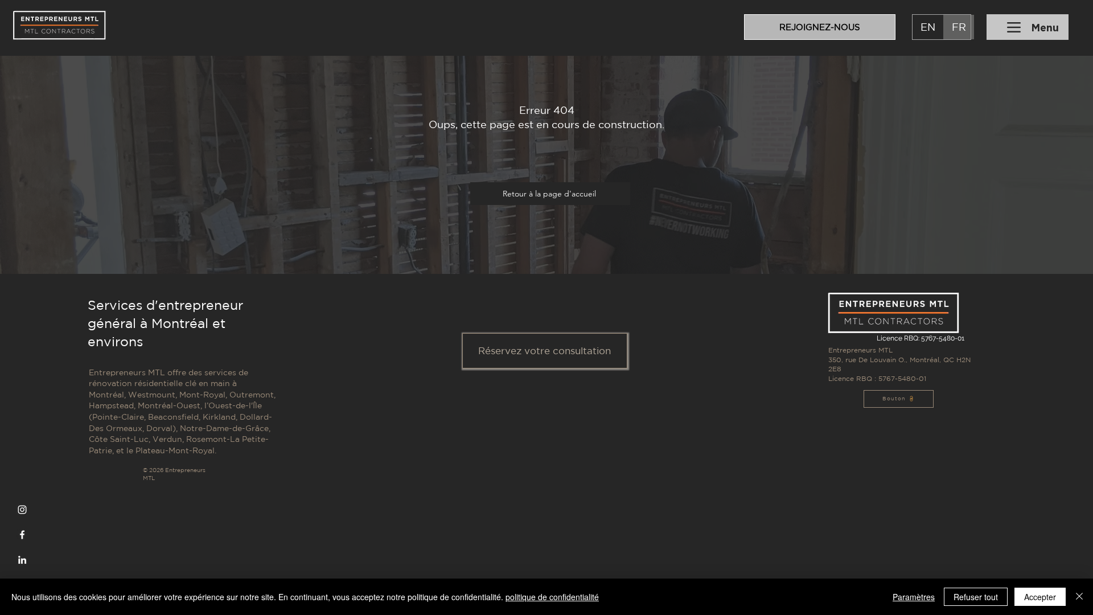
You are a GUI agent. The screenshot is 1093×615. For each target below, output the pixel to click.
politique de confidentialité (552, 596)
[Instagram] (22, 509)
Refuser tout (976, 596)
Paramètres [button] (914, 596)
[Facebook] (22, 534)
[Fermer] (1079, 597)
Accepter (1040, 596)
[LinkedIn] (22, 559)
